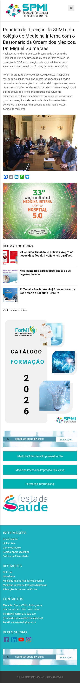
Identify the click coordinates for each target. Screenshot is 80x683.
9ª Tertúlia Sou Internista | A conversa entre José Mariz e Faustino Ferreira (47, 291)
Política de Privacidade (15, 556)
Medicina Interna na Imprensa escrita (23, 580)
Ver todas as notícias (15, 310)
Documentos (10, 539)
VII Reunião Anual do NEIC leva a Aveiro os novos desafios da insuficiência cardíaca (46, 254)
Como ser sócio (12, 547)
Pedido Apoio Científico (16, 551)
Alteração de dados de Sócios (20, 589)
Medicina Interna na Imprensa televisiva (25, 585)
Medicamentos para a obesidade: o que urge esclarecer (45, 272)
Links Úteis (9, 543)
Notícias (7, 572)
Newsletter (9, 576)
